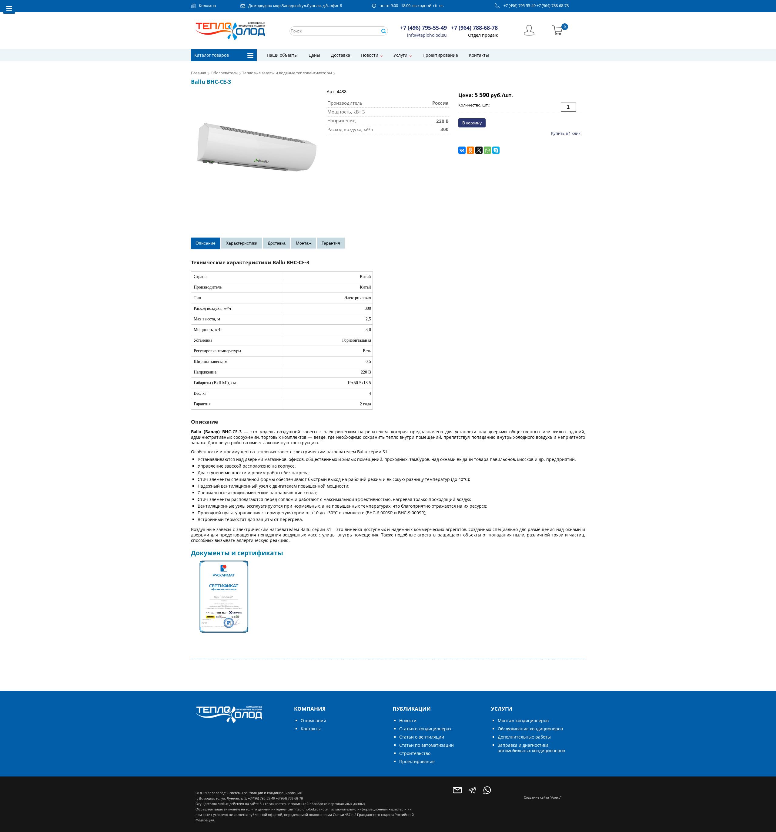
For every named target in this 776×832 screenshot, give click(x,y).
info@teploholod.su (427, 35)
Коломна (207, 5)
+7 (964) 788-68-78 (553, 5)
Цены (314, 55)
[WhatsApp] (487, 150)
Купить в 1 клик (565, 133)
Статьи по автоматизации (426, 745)
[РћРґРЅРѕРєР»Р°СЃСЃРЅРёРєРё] (470, 150)
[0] (557, 29)
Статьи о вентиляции (421, 737)
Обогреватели (224, 73)
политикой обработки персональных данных (328, 803)
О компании (313, 720)
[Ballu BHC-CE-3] (255, 154)
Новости (369, 55)
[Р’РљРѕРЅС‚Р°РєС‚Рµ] (462, 150)
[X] (479, 150)
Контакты (479, 55)
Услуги (400, 55)
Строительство (414, 753)
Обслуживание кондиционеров (530, 729)
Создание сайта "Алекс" (542, 797)
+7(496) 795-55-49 (261, 798)
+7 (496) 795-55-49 (519, 5)
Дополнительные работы (524, 737)
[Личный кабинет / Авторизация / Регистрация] (529, 29)
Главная (198, 73)
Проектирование (440, 55)
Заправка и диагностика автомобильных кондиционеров (531, 747)
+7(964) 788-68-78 (289, 798)
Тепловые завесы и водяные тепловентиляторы (287, 73)
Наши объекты (282, 55)
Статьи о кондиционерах (425, 729)
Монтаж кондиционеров (523, 720)
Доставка (340, 55)
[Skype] (496, 150)
